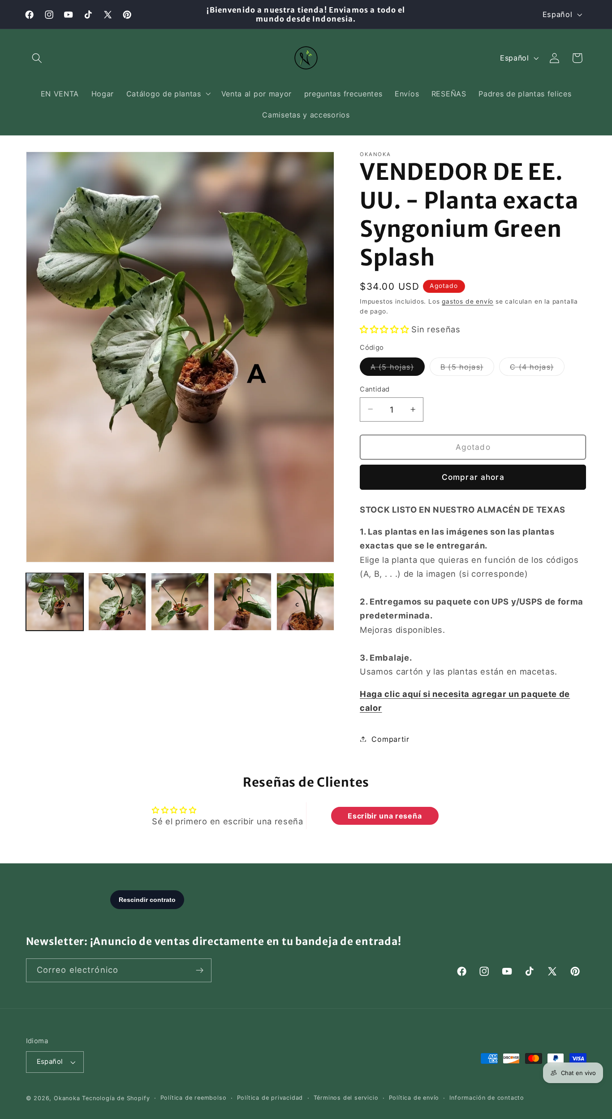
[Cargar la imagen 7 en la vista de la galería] (305, 601)
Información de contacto (486, 1097)
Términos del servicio (346, 1097)
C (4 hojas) (537, 368)
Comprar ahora (473, 476)
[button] (37, 58)
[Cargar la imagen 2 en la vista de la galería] (117, 601)
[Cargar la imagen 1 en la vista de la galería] (54, 601)
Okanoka (67, 1098)
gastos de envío (467, 301)
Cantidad (375, 389)
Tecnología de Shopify (116, 1098)
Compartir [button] (390, 738)
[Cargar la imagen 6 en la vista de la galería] (242, 601)
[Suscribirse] (199, 970)
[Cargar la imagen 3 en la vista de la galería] (179, 601)
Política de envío (414, 1097)
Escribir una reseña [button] (385, 815)
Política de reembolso (193, 1097)
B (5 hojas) (467, 368)
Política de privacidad (270, 1097)
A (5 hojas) (398, 368)
